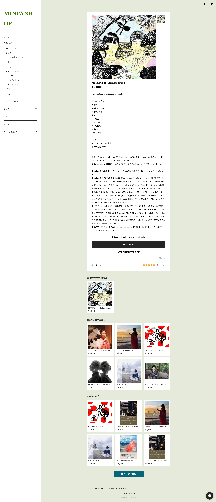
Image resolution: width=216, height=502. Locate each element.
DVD (8, 89)
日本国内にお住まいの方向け (128, 252)
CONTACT (9, 94)
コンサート (10, 53)
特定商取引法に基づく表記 (117, 488)
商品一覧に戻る (128, 474)
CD (7, 62)
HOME (7, 37)
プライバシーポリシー (96, 488)
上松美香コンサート (16, 57)
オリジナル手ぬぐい (15, 80)
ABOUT (8, 43)
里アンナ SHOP (12, 71)
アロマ (8, 67)
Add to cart (129, 244)
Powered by (126, 497)
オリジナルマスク (15, 84)
